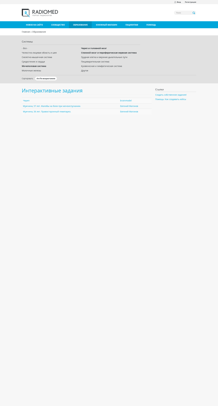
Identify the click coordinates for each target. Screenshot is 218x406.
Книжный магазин (106, 24)
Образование (80, 24)
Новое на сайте (34, 24)
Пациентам (131, 24)
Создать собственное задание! (171, 94)
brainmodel (126, 100)
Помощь (151, 24)
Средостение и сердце (33, 61)
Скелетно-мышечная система (37, 57)
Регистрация (190, 2)
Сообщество (58, 24)
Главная (26, 31)
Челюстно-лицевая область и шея (39, 52)
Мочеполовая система (34, 66)
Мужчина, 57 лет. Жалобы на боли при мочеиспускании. (52, 106)
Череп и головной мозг (94, 48)
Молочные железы (31, 70)
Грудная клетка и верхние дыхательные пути (104, 57)
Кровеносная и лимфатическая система (101, 66)
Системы (27, 41)
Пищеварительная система (95, 61)
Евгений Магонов (129, 106)
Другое (84, 70)
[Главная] (40, 13)
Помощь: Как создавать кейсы (170, 99)
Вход (179, 2)
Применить (194, 13)
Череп (26, 100)
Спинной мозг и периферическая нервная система (109, 52)
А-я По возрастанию (46, 78)
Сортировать (27, 78)
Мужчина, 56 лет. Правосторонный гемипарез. (47, 111)
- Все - (25, 48)
